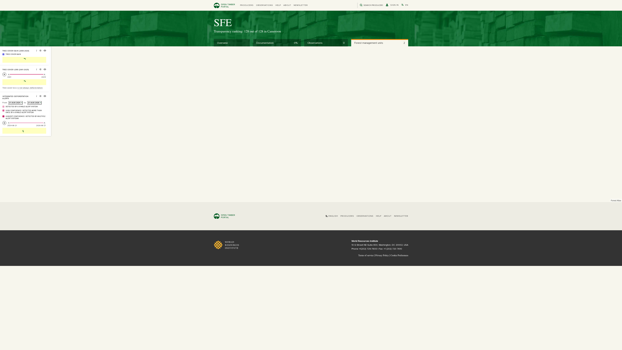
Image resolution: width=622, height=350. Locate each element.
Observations (264, 5)
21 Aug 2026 (33, 103)
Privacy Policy (382, 255)
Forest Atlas (616, 200)
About (287, 5)
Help (278, 5)
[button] (246, 5)
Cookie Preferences (399, 255)
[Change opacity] (41, 51)
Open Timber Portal (224, 5)
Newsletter (301, 5)
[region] (311, 124)
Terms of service (366, 255)
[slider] (9, 74)
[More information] (37, 51)
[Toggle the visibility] (45, 51)
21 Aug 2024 (14, 103)
